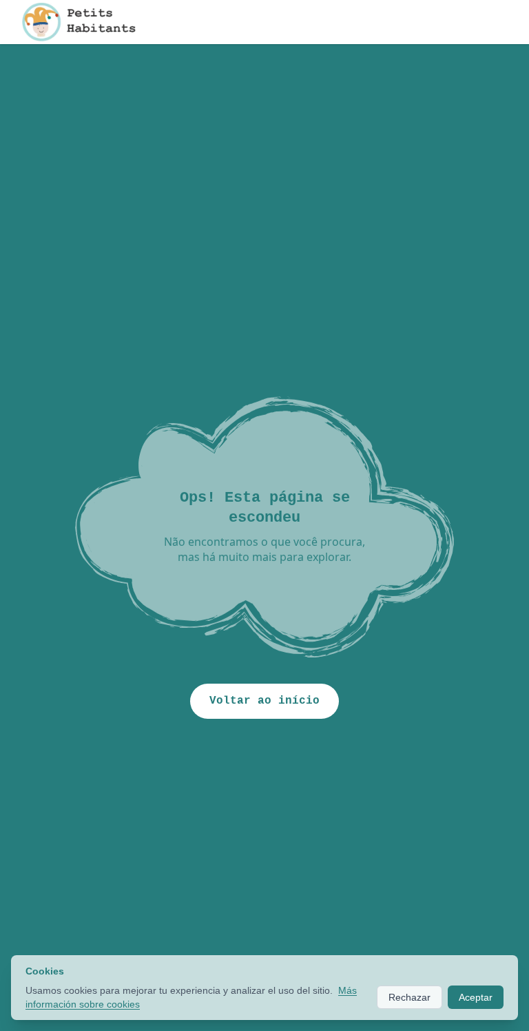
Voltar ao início (264, 701)
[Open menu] (501, 22)
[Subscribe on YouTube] (465, 22)
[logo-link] (91, 22)
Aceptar (475, 997)
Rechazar (409, 997)
